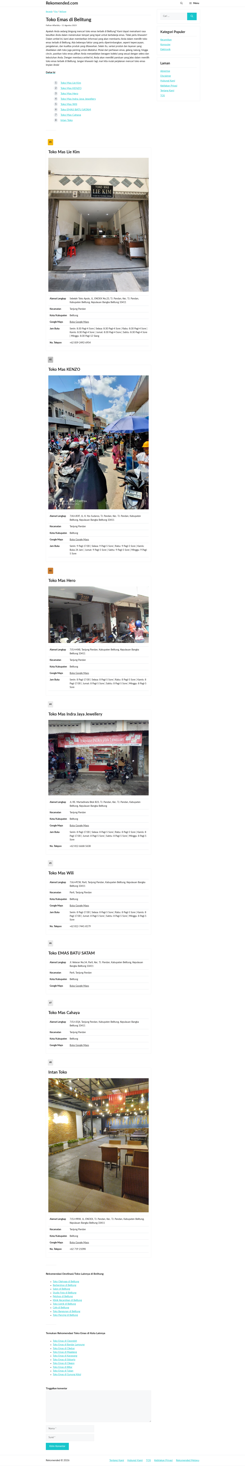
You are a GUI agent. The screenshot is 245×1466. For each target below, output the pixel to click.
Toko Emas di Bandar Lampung (68, 1345)
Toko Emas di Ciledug (63, 1348)
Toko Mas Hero (69, 93)
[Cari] (192, 16)
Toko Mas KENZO (71, 88)
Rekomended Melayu (187, 1460)
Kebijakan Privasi (168, 86)
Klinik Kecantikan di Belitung (67, 1300)
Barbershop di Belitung (64, 1285)
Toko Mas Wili (68, 104)
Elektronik (165, 49)
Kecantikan (166, 40)
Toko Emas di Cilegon (63, 1363)
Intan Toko (66, 120)
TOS (162, 96)
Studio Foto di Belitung (64, 1293)
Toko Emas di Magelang (65, 1352)
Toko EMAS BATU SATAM (75, 109)
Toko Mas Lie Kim (70, 83)
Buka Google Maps (79, 322)
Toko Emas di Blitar (62, 1367)
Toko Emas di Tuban (63, 1371)
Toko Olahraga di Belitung (66, 1282)
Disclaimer (165, 76)
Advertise (165, 71)
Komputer (165, 45)
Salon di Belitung (61, 1289)
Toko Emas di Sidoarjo (64, 1360)
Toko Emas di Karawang (65, 1356)
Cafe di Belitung (61, 1308)
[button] (181, 3)
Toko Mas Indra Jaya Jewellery (78, 99)
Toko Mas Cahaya (70, 115)
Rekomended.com (62, 3)
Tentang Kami (167, 91)
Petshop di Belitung (63, 1296)
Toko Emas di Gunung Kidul (67, 1374)
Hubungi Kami (167, 81)
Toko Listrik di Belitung (64, 1304)
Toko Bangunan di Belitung (66, 1311)
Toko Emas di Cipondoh (65, 1341)
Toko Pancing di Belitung (65, 1315)
